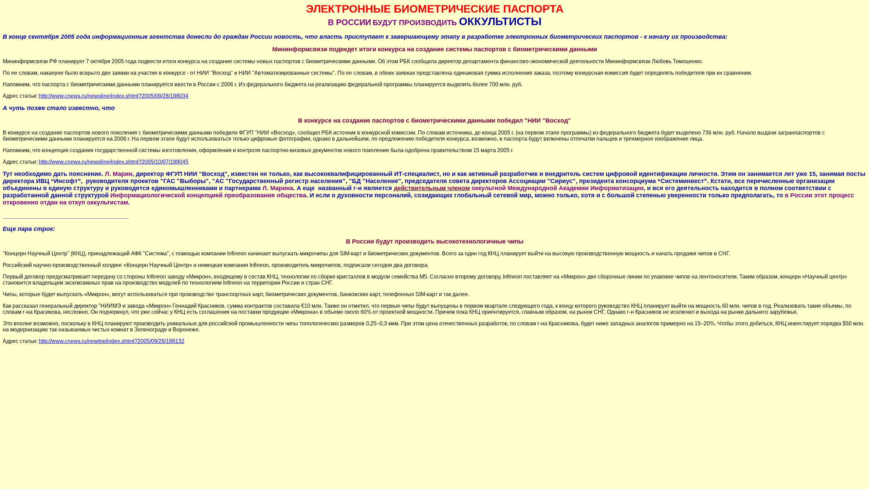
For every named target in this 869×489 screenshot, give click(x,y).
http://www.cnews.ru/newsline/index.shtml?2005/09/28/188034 (113, 96)
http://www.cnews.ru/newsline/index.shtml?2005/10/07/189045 (113, 162)
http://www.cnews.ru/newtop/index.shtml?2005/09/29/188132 (111, 341)
